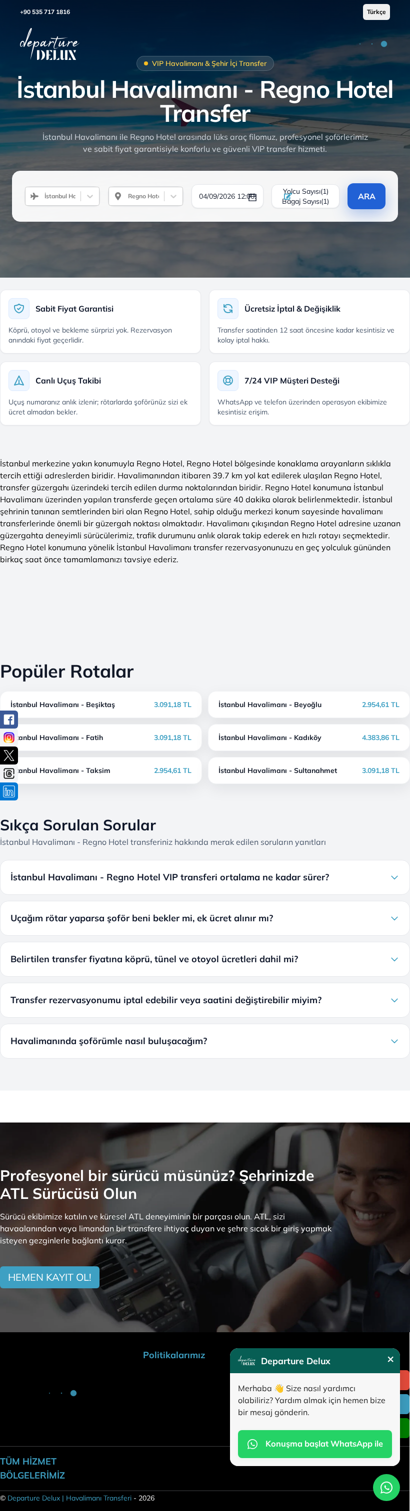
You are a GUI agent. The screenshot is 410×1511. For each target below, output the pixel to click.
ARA (367, 196)
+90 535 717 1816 (45, 11)
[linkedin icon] (9, 791)
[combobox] (41, 196)
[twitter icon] (9, 755)
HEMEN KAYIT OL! (50, 1277)
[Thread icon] (9, 773)
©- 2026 (77, 1498)
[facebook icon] (9, 720)
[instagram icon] (9, 738)
